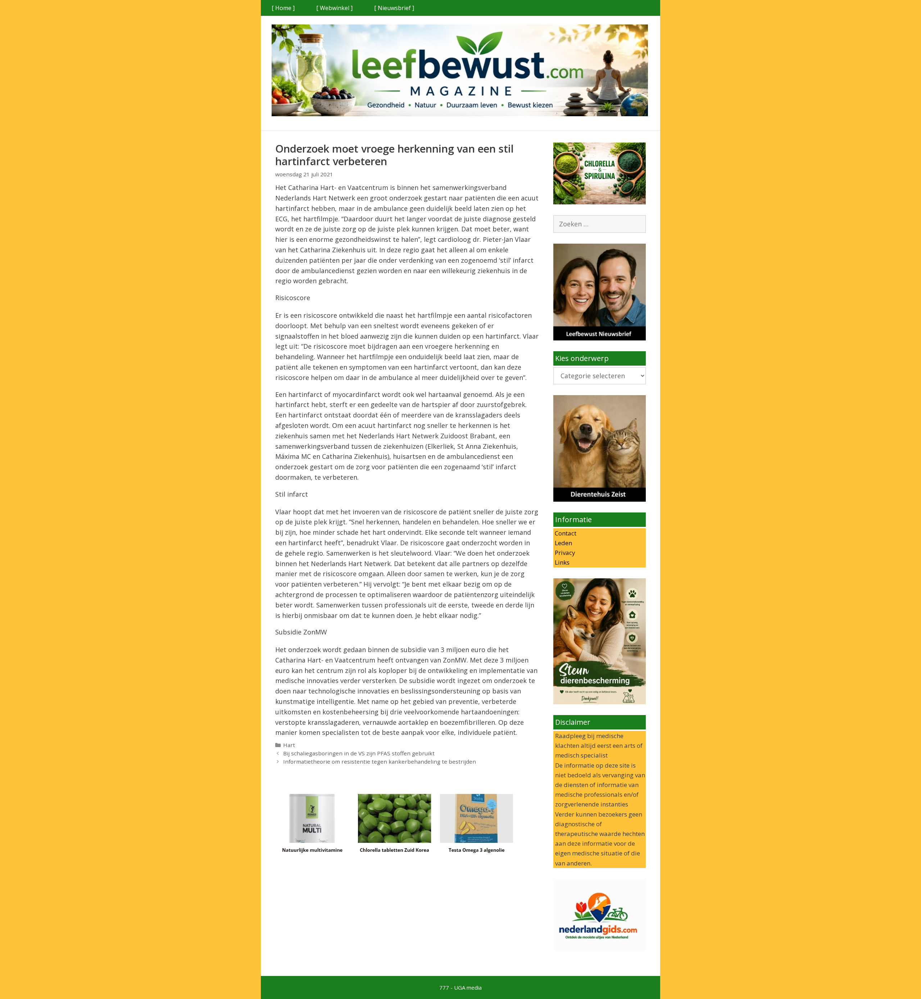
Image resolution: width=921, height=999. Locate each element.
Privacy (564, 552)
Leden (562, 543)
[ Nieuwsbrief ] (394, 8)
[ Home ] (283, 8)
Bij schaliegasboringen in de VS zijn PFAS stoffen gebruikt (359, 753)
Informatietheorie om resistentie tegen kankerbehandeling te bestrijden (379, 761)
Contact (564, 533)
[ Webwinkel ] (334, 8)
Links (561, 562)
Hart (289, 745)
